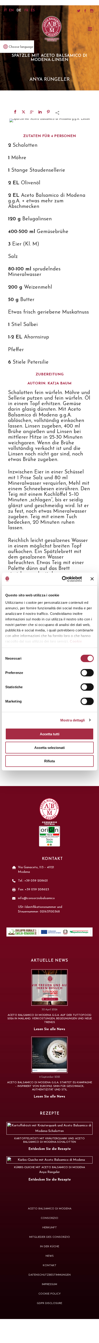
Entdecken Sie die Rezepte (50, 1149)
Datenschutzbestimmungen (50, 1275)
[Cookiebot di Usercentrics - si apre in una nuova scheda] (62, 579)
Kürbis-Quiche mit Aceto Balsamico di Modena (49, 1167)
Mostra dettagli (72, 720)
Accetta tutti (49, 734)
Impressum (49, 1284)
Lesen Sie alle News (49, 1029)
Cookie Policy (49, 1293)
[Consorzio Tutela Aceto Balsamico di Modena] (51, 29)
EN (11, 10)
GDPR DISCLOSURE (49, 1303)
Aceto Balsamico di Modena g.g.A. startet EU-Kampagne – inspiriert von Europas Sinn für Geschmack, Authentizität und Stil (49, 1086)
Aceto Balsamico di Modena (49, 1208)
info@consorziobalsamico (36, 898)
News (50, 1256)
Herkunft (49, 1227)
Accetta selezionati (49, 747)
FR (26, 10)
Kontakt (49, 1265)
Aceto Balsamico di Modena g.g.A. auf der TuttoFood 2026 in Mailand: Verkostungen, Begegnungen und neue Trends (49, 1019)
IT (5, 10)
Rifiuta (49, 761)
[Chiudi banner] (92, 578)
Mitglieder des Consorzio (49, 1237)
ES (33, 10)
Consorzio (49, 1218)
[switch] (87, 672)
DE (19, 10)
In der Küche (49, 1246)
